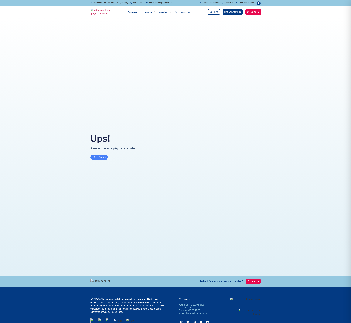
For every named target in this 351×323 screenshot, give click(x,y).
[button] (259, 3)
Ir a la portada (99, 157)
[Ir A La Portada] (102, 12)
